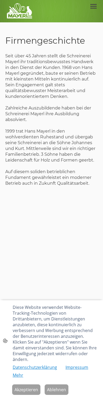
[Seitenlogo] (19, 11)
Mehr (18, 375)
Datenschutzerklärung (35, 367)
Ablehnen (56, 390)
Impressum (76, 367)
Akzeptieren (26, 390)
